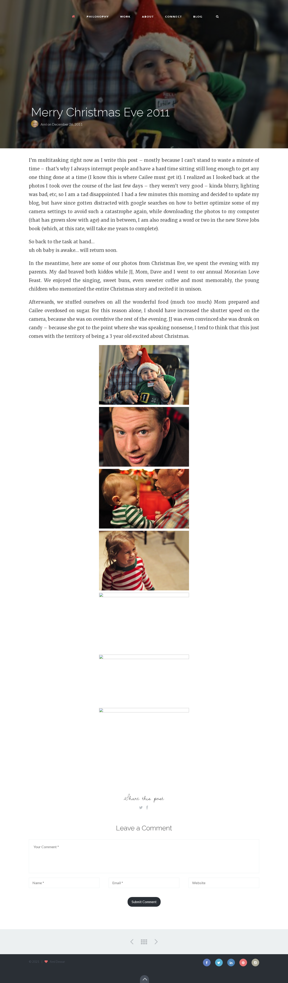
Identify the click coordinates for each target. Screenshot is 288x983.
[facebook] (207, 962)
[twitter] (219, 962)
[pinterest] (243, 962)
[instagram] (255, 962)
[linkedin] (231, 962)
